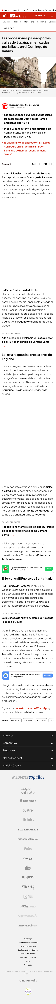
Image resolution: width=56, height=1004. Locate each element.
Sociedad (8, 27)
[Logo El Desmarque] (28, 829)
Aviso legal (28, 939)
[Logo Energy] (28, 858)
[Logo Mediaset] (28, 778)
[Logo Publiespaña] (28, 915)
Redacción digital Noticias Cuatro (24, 105)
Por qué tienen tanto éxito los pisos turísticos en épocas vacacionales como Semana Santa (28, 530)
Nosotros (8, 735)
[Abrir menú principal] (52, 15)
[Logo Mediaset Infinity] (28, 791)
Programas (9, 750)
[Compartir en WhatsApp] (33, 164)
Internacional (29, 22)
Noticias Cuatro (12, 765)
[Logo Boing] (28, 848)
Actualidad (15, 720)
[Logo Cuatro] (28, 810)
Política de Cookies (28, 954)
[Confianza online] (28, 993)
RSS (28, 961)
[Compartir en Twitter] (39, 164)
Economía (41, 22)
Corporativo (10, 742)
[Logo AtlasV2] (28, 906)
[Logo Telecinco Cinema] (28, 887)
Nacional (17, 22)
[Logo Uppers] (28, 877)
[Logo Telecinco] (28, 800)
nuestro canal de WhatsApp (32, 708)
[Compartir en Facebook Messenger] (45, 164)
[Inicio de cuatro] (4, 15)
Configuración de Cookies (28, 950)
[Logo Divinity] (28, 820)
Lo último (6, 22)
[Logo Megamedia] (29, 981)
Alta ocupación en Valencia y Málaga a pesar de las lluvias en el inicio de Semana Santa (27, 339)
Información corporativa (28, 943)
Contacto (28, 965)
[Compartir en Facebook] (51, 164)
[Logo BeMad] (28, 867)
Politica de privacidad (28, 946)
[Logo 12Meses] (28, 897)
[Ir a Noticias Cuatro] (18, 15)
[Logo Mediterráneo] (28, 925)
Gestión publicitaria (28, 957)
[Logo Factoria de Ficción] (28, 839)
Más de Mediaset (12, 757)
